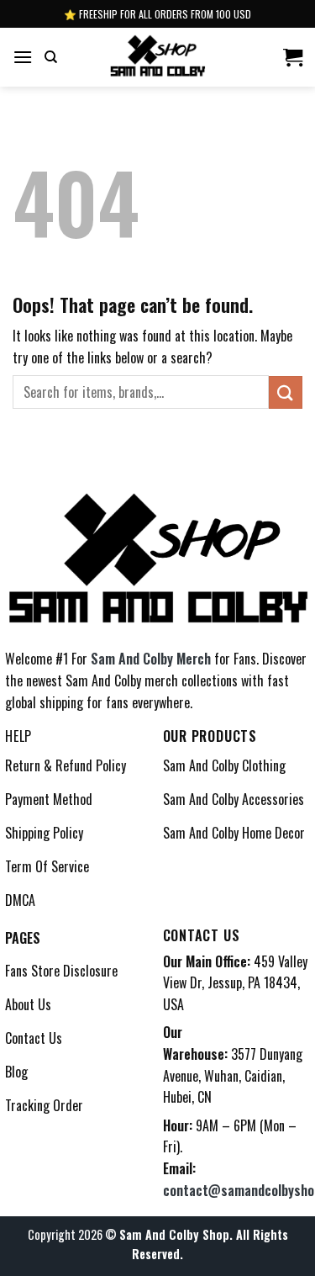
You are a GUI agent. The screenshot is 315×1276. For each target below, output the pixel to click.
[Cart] (292, 57)
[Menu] (23, 56)
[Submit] (285, 392)
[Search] (51, 57)
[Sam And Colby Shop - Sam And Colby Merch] (157, 57)
